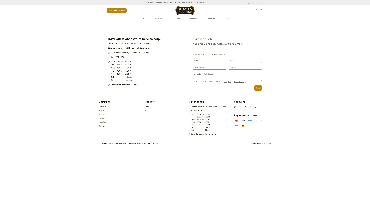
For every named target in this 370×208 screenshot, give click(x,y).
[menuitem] (141, 18)
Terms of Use (152, 143)
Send (258, 88)
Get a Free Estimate (117, 10)
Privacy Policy (228, 82)
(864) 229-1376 (201, 2)
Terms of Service (239, 82)
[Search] (261, 10)
